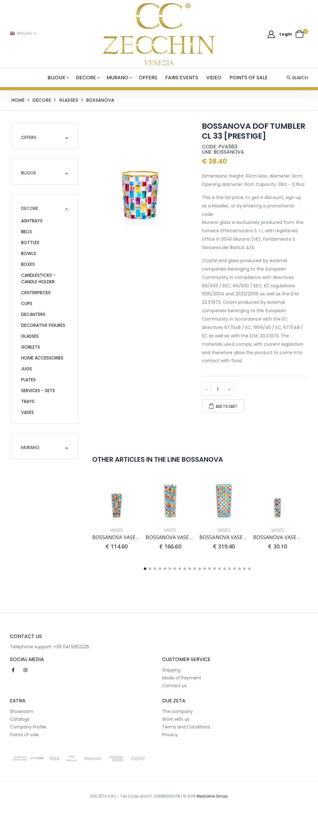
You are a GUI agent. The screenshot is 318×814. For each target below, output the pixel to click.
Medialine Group (212, 796)
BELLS (26, 232)
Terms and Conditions (186, 727)
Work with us (175, 719)
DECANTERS (33, 314)
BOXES (28, 264)
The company (177, 711)
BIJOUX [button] (28, 173)
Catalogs (20, 719)
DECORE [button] (29, 208)
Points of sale (248, 77)
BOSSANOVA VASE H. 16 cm (285, 537)
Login (285, 34)
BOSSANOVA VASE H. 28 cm (178, 537)
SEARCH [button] (300, 78)
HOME (18, 100)
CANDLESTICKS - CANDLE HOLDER (38, 278)
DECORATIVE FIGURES (43, 325)
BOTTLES (30, 242)
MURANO (117, 77)
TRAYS (27, 401)
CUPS (26, 303)
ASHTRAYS (32, 221)
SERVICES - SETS (38, 390)
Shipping (171, 670)
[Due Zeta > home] (159, 34)
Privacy (170, 735)
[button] (302, 34)
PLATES (28, 380)
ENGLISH (24, 33)
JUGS (26, 369)
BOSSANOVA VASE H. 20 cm (124, 537)
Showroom (21, 711)
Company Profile (28, 727)
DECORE (86, 77)
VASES (27, 412)
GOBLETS (30, 347)
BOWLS (28, 253)
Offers (148, 77)
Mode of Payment (181, 678)
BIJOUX (56, 77)
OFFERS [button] (28, 137)
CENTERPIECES (36, 292)
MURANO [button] (30, 447)
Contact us (174, 685)
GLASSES (30, 336)
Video (213, 77)
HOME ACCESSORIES (42, 358)
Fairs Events (181, 77)
